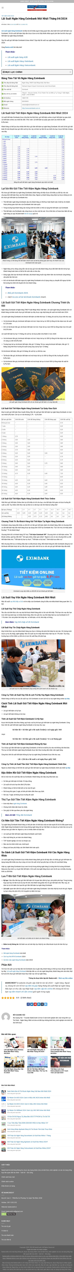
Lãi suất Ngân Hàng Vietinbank (20, 61)
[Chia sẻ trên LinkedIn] (38, 1004)
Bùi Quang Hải (23, 24)
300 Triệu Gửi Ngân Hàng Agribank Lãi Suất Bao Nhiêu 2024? (27, 1142)
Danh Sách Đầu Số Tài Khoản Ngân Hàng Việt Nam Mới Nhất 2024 (29, 1091)
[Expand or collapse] (70, 72)
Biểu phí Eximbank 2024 (18, 293)
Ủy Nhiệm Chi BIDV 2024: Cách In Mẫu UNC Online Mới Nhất (27, 1104)
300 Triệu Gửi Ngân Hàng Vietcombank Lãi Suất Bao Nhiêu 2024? (29, 1148)
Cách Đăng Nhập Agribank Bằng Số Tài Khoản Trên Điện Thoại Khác (29, 1129)
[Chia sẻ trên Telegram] (45, 1004)
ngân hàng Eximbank (20, 804)
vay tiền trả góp (31, 986)
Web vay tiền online (66, 978)
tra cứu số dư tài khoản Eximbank (26, 297)
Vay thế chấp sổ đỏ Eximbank (27, 622)
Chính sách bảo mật (8, 1177)
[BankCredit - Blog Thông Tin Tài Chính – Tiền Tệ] (37, 7)
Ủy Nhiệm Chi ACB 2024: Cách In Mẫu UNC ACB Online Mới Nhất (28, 1098)
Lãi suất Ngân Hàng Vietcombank (21, 65)
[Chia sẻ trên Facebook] (28, 1004)
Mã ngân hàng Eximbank (11, 953)
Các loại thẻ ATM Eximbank (12, 956)
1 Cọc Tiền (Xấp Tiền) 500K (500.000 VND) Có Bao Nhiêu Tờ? (27, 1123)
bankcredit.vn (12, 1207)
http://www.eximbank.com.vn (31, 108)
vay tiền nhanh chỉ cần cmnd (20, 992)
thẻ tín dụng (28, 214)
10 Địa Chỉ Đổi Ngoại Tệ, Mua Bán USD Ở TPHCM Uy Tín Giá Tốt (28, 1116)
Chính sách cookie (7, 1181)
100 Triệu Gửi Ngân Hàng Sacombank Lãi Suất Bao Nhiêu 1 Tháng (29, 1136)
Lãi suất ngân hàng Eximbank (16, 971)
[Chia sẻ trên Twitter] (31, 1004)
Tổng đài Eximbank (24, 815)
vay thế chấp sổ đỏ (16, 601)
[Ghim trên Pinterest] (35, 1004)
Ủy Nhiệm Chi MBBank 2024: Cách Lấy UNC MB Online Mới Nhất (28, 1110)
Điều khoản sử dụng (8, 1186)
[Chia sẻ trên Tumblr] (42, 1004)
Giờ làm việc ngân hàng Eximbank (14, 960)
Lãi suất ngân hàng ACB (17, 57)
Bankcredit (9, 47)
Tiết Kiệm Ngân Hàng (7, 16)
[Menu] (2, 7)
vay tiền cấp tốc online (43, 989)
